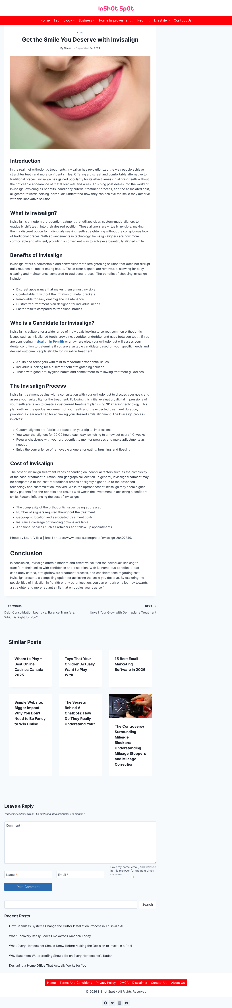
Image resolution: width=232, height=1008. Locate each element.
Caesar (68, 48)
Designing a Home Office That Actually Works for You (47, 965)
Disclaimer (139, 982)
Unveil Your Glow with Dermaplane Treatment (123, 609)
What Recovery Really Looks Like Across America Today (50, 936)
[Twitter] (112, 1003)
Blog (80, 32)
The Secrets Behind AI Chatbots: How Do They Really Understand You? (80, 713)
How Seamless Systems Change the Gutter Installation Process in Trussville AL (66, 926)
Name (11, 875)
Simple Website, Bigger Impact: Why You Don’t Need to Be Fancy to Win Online (30, 713)
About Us (178, 982)
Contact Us (182, 20)
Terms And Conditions (76, 982)
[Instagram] (120, 1003)
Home (45, 20)
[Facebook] (105, 1003)
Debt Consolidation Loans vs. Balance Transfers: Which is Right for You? (39, 612)
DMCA (124, 982)
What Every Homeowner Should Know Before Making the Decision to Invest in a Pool (70, 946)
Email (63, 875)
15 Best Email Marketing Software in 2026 (130, 664)
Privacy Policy (106, 982)
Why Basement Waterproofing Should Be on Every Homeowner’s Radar (61, 956)
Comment (14, 825)
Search (147, 904)
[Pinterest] (127, 1003)
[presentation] (130, 706)
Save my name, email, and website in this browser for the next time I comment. (133, 870)
